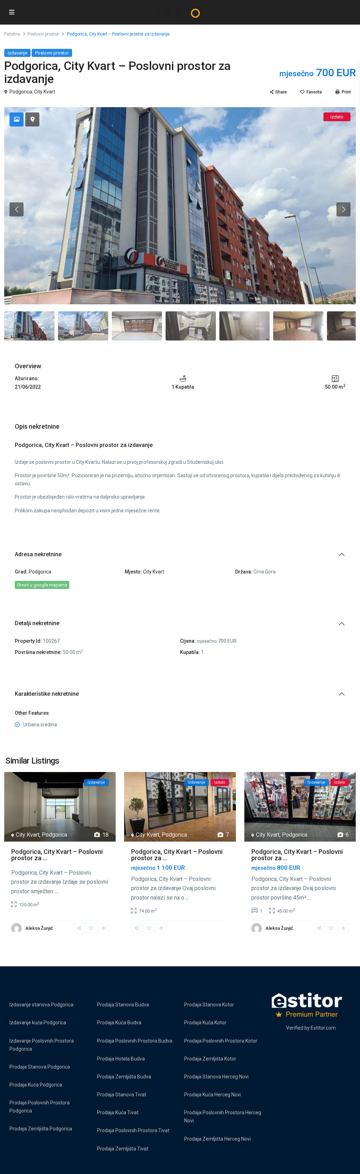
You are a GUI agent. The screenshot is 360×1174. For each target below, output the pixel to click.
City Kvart (44, 92)
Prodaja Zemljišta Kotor (210, 1059)
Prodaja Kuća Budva (119, 1022)
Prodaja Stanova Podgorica (39, 1067)
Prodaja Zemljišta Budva (124, 1076)
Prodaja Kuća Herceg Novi (212, 1094)
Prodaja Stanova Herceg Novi (216, 1076)
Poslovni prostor (43, 34)
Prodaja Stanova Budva (123, 1004)
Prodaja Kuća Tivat (118, 1112)
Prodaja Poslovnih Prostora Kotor (220, 1041)
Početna (12, 34)
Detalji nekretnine (37, 623)
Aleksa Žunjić (39, 928)
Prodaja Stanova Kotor (209, 1004)
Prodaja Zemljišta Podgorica (40, 1128)
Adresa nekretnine (38, 554)
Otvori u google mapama (42, 585)
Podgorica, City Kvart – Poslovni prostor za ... (57, 855)
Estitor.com (323, 1028)
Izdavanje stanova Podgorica (41, 1004)
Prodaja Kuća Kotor (205, 1022)
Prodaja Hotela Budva (121, 1059)
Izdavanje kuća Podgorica (37, 1022)
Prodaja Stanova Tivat (121, 1094)
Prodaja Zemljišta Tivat (122, 1149)
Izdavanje (17, 53)
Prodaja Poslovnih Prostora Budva (134, 1041)
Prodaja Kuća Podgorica (35, 1085)
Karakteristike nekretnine (47, 693)
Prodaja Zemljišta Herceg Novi (217, 1139)
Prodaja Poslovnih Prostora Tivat (133, 1130)
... (56, 891)
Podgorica (20, 92)
